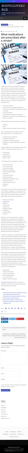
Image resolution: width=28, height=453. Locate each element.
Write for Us (4, 416)
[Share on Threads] (2, 311)
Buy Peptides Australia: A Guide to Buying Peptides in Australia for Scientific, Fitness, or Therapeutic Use (13, 301)
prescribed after (19, 313)
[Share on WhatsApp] (15, 308)
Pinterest (20, 318)
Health (4, 313)
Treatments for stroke (6, 282)
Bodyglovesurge (13, 8)
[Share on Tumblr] (24, 308)
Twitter (13, 318)
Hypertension (6, 201)
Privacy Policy (4, 414)
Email (2, 373)
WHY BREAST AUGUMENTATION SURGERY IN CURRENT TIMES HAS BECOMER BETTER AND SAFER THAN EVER (14, 335)
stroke (24, 313)
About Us (3, 409)
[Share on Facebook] (6, 308)
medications (13, 313)
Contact (3, 405)
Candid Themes (19, 450)
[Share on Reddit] (21, 308)
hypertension (8, 313)
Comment (3, 350)
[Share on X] (9, 308)
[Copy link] (5, 311)
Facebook (5, 318)
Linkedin (5, 321)
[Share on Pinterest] (18, 308)
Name (3, 368)
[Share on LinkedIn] (12, 308)
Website (3, 379)
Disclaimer (3, 412)
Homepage (3, 407)
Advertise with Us (5, 418)
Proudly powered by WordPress (12, 449)
